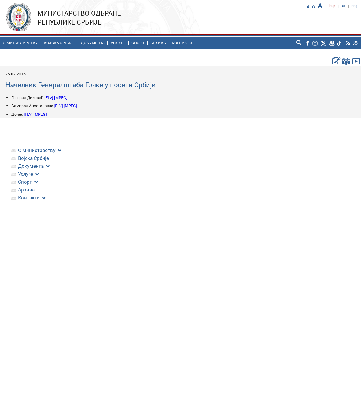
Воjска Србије (59, 43)
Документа (93, 43)
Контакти (182, 43)
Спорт (137, 43)
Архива (158, 43)
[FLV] (49, 97)
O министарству (20, 43)
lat (343, 5)
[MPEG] (60, 97)
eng (354, 5)
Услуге (118, 43)
